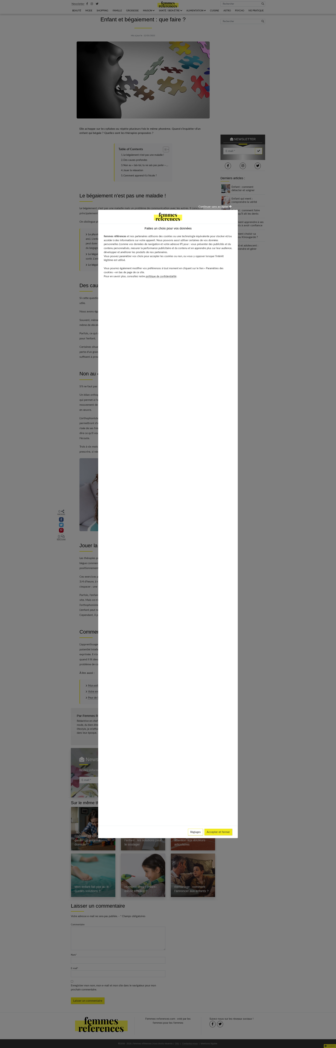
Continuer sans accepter (213, 206)
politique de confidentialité (161, 276)
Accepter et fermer (218, 832)
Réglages (195, 832)
